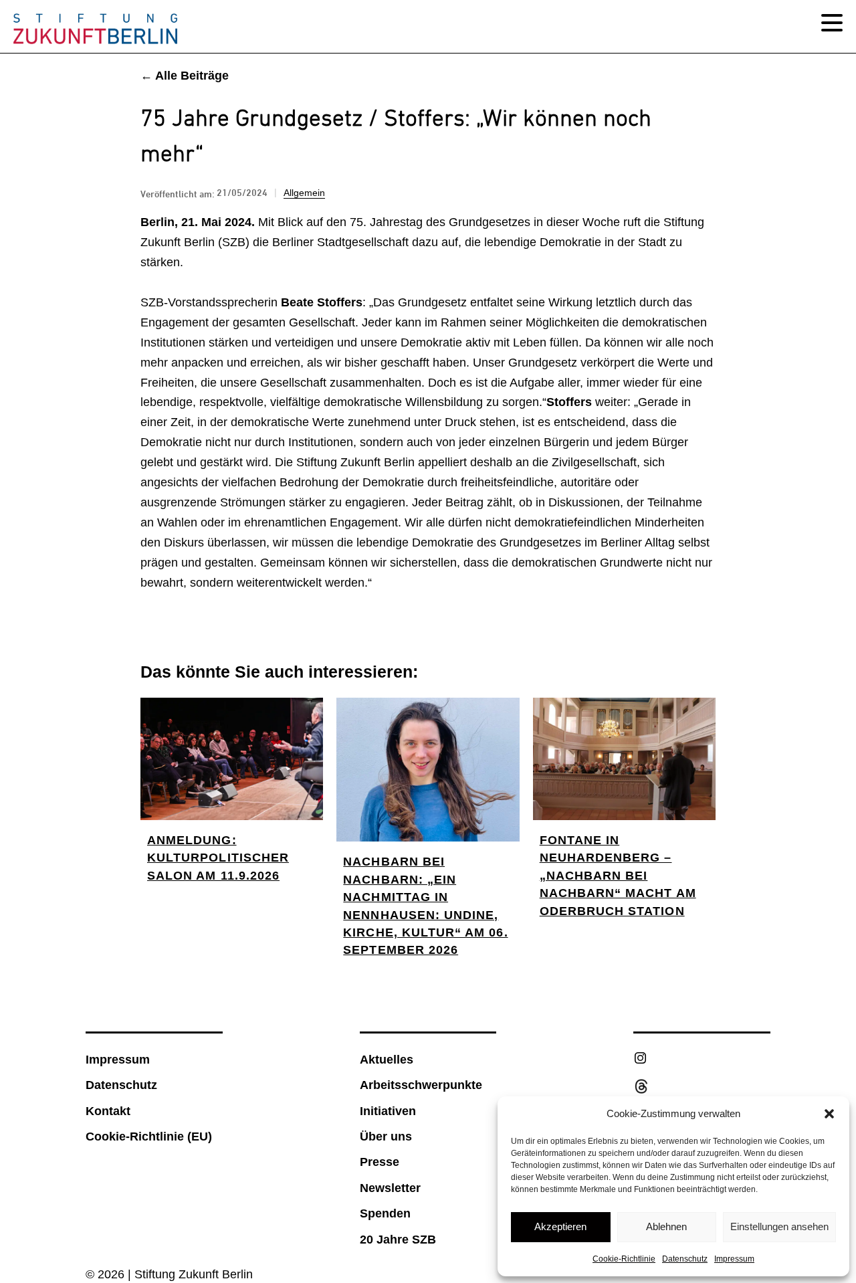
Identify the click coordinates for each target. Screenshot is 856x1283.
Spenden (385, 1213)
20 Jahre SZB (398, 1239)
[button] (829, 1113)
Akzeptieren (560, 1226)
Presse (379, 1162)
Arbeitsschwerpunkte (421, 1085)
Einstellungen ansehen (779, 1226)
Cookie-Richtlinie (624, 1259)
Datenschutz (685, 1259)
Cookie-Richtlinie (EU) (149, 1136)
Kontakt (108, 1111)
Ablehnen (666, 1226)
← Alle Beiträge (184, 75)
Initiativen (388, 1111)
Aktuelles (386, 1059)
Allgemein (304, 192)
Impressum (734, 1259)
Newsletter (390, 1188)
